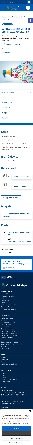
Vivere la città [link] (5, 382)
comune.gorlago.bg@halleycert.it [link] (14, 401)
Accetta (16, 428)
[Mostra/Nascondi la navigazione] (2, 8)
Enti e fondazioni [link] (6, 300)
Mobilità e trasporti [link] (7, 340)
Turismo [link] (3, 346)
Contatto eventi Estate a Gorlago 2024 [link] (19, 233)
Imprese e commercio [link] (7, 338)
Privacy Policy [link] (19, 443)
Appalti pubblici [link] (6, 324)
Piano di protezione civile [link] (9, 379)
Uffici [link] (2, 298)
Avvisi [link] (3, 362)
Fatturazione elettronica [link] (8, 309)
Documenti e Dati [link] (6, 307)
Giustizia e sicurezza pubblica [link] (10, 335)
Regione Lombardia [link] (8, 2)
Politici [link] (3, 302)
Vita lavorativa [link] (5, 348)
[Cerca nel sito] (28, 8)
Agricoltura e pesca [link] (7, 318)
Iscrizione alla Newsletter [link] (9, 364)
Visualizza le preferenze (16, 438)
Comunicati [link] (4, 360)
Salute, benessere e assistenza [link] (10, 342)
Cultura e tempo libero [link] (8, 331)
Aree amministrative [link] (7, 296)
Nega (16, 433)
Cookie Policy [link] (12, 443)
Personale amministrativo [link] (9, 305)
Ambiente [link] (4, 320)
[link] (30, 20)
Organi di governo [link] (7, 294)
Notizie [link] (3, 357)
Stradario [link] (4, 377)
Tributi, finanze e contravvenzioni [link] (11, 344)
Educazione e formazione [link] (9, 333)
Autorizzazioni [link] (5, 327)
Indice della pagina (7, 93)
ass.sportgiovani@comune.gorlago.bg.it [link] (20, 241)
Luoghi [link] (3, 373)
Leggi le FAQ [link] (5, 407)
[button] (30, 412)
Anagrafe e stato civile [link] (8, 322)
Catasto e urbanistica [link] (7, 329)
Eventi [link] (3, 375)
